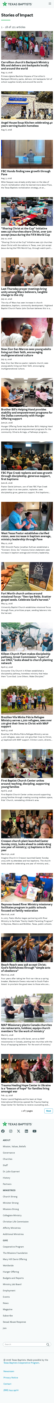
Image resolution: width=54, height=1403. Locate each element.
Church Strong (10, 1196)
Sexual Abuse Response (14, 1322)
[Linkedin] (26, 1130)
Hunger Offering (11, 1271)
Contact (7, 1383)
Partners (7, 1184)
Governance (9, 1152)
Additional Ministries (13, 1234)
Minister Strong (10, 1202)
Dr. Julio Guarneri (11, 1171)
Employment (9, 1290)
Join (5, 1328)
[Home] (17, 3)
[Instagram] (11, 1130)
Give (5, 1240)
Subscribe (8, 1315)
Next (48, 1110)
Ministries (9, 1190)
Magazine (7, 1309)
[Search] (48, 1344)
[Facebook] (4, 1130)
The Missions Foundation (15, 1253)
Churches (7, 1159)
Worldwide (8, 1265)
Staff (5, 1165)
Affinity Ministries (12, 1228)
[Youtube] (34, 1130)
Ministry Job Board (12, 1284)
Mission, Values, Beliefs (14, 1146)
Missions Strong (11, 1209)
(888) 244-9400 (11, 1390)
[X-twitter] (19, 1130)
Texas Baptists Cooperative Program (21, 1362)
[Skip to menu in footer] (50, 3)
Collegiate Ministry (12, 1215)
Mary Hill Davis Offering (15, 1259)
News (5, 1303)
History (6, 1177)
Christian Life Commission (16, 1221)
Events (6, 1296)
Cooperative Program (13, 1246)
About (6, 1140)
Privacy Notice (10, 1377)
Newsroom (8, 1371)
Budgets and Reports (13, 1278)
